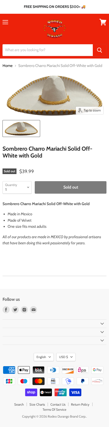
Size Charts (37, 404)
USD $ (63, 357)
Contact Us (57, 404)
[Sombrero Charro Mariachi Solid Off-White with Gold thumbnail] (21, 128)
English (41, 357)
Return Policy (80, 404)
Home (8, 66)
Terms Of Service (54, 409)
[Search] (99, 50)
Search (19, 404)
